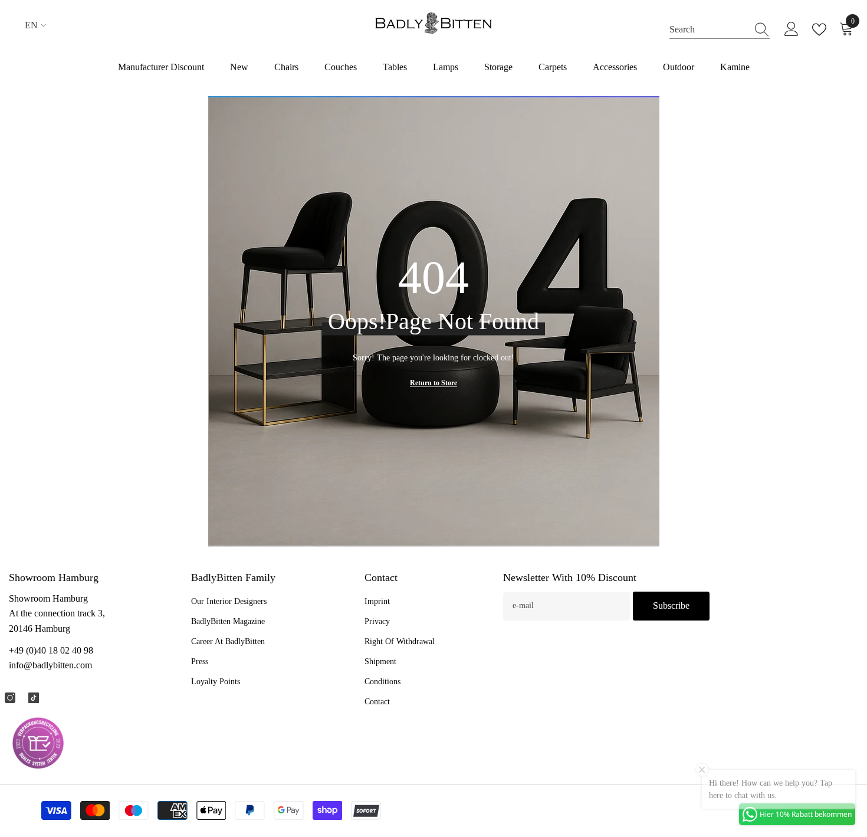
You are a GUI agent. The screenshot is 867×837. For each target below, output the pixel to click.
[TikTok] (33, 698)
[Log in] (791, 29)
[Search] (719, 29)
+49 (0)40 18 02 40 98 (51, 650)
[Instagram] (10, 698)
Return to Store (433, 383)
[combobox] (708, 29)
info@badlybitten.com (50, 665)
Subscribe (671, 605)
